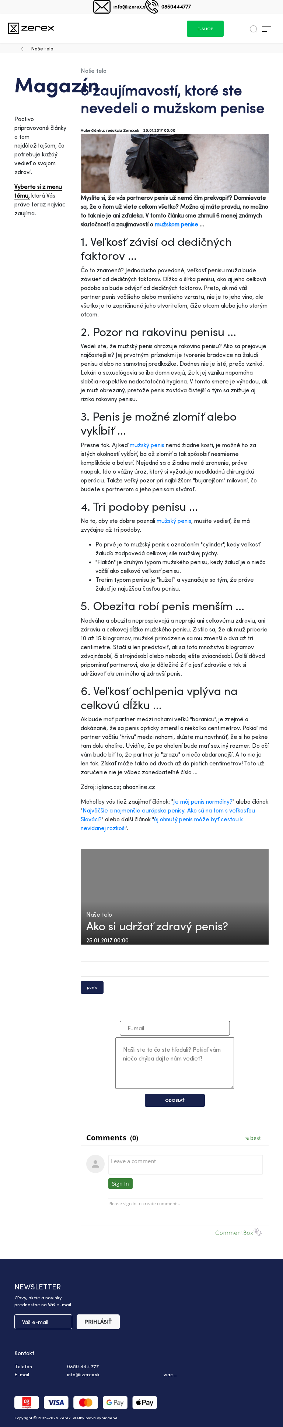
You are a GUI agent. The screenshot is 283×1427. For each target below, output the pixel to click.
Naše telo (42, 48)
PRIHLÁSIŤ (98, 1321)
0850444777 (176, 6)
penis (92, 987)
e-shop (205, 28)
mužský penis (147, 445)
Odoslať (175, 1100)
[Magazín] (31, 28)
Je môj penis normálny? (203, 801)
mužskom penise (176, 224)
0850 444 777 (83, 1366)
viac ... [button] (170, 1374)
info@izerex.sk (130, 6)
